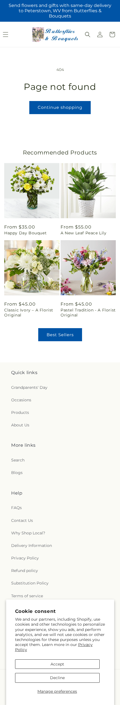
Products (20, 412)
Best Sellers (60, 334)
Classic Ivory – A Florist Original (28, 313)
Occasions (21, 399)
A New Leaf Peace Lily (84, 232)
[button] (87, 34)
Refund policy (24, 570)
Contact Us (22, 520)
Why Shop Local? (28, 532)
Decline (57, 677)
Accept (57, 664)
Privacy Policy (25, 558)
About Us (20, 425)
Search (18, 460)
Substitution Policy (30, 583)
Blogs (17, 472)
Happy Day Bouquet (25, 232)
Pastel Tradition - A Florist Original (88, 313)
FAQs (16, 507)
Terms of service (27, 595)
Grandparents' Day (29, 387)
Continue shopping (60, 107)
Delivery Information (31, 545)
